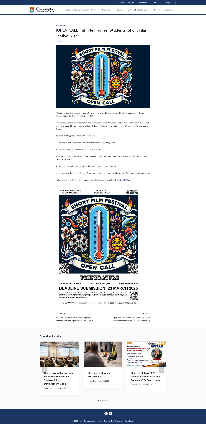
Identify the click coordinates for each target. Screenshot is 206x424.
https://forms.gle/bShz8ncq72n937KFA (112, 180)
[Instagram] (110, 413)
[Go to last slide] (44, 370)
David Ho (136, 385)
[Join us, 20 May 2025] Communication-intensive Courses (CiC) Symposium (145, 376)
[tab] (98, 400)
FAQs (167, 2)
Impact (131, 2)
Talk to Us (156, 2)
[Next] (161, 370)
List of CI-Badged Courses (139, 10)
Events (157, 10)
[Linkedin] (106, 413)
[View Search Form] (175, 2)
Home (122, 2)
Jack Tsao (49, 388)
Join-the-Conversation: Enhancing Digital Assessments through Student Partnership (74, 317)
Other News (61, 25)
